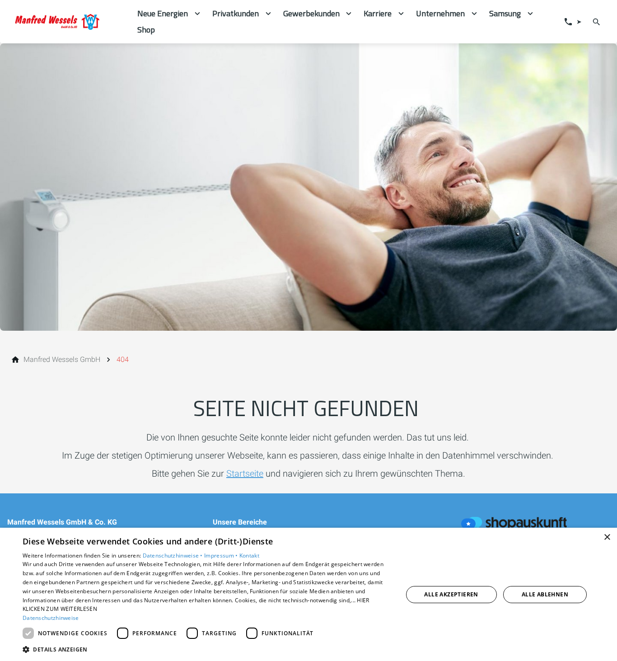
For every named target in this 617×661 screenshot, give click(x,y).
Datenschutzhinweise (51, 618)
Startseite (244, 473)
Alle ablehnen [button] (545, 594)
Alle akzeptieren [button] (451, 594)
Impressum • (221, 555)
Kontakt (249, 555)
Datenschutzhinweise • (174, 555)
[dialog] (308, 594)
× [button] (606, 537)
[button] (207, 649)
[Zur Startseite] (68, 22)
